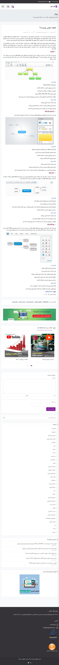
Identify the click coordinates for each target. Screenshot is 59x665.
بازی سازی (53, 456)
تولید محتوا (53, 477)
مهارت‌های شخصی (51, 515)
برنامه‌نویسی (52, 460)
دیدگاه (53, 378)
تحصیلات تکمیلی (51, 466)
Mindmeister (49, 111)
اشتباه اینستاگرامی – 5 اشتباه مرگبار (20, 359)
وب (31, 32)
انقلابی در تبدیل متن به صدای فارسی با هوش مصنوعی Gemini (43, 563)
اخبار (54, 446)
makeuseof (49, 292)
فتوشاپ (53, 508)
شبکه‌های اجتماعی (51, 497)
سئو (54, 491)
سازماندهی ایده (29, 302)
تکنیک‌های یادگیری (51, 473)
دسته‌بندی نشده (52, 484)
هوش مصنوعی (52, 522)
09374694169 (53, 1)
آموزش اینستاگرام (51, 435)
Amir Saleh (38, 32)
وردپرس (53, 532)
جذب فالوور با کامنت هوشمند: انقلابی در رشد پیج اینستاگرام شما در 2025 (41, 553)
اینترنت (53, 453)
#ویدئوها (53, 432)
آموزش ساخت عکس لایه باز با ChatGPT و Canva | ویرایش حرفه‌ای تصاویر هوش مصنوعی (37, 544)
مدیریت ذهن (22, 302)
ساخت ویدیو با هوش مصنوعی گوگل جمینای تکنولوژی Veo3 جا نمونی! (41, 558)
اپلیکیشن (53, 442)
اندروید (54, 449)
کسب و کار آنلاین (51, 511)
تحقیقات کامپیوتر (51, 470)
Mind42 (51, 173)
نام (54, 395)
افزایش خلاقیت (38, 302)
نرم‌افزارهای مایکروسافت (50, 518)
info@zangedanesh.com (43, 1)
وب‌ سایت (53, 402)
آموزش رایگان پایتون (51, 439)
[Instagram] (30, 663)
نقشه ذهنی (15, 302)
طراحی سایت (52, 504)
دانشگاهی (53, 480)
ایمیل (26, 395)
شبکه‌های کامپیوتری (51, 501)
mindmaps (45, 302)
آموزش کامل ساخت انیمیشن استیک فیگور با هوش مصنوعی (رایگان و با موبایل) (39, 548)
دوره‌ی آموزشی (52, 487)
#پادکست (53, 428)
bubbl (52, 51)
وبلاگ (54, 528)
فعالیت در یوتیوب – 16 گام (48, 359)
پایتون (54, 463)
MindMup (50, 224)
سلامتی (53, 494)
